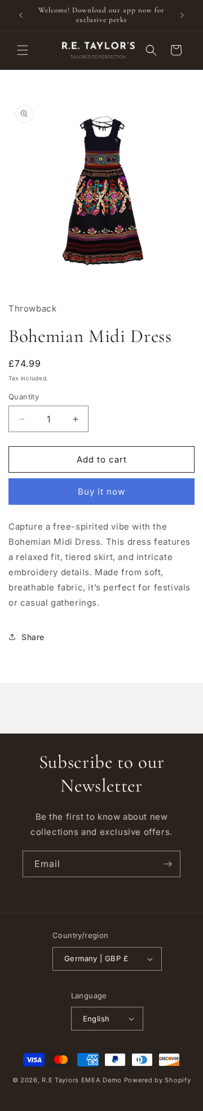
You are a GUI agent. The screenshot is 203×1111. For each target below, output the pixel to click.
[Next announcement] (182, 15)
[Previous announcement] (20, 15)
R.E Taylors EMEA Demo (82, 1080)
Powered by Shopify (157, 1080)
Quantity (23, 396)
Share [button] (33, 637)
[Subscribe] (167, 864)
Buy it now (101, 491)
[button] (22, 50)
